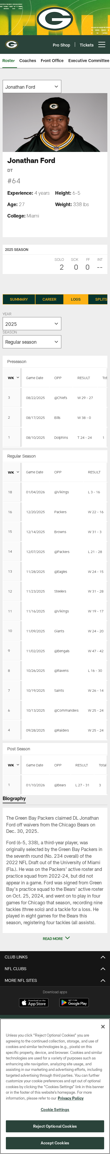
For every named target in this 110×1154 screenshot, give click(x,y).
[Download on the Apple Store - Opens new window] (34, 1003)
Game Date (34, 378)
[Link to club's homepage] (12, 42)
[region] (55, 1086)
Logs (76, 299)
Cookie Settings (55, 1109)
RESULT (83, 378)
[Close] (103, 1026)
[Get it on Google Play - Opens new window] (74, 1005)
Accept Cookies (55, 1143)
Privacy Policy (71, 1098)
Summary (19, 299)
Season (10, 332)
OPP (58, 378)
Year (7, 314)
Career (49, 299)
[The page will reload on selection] (32, 86)
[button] (55, 938)
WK (11, 378)
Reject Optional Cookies (55, 1126)
